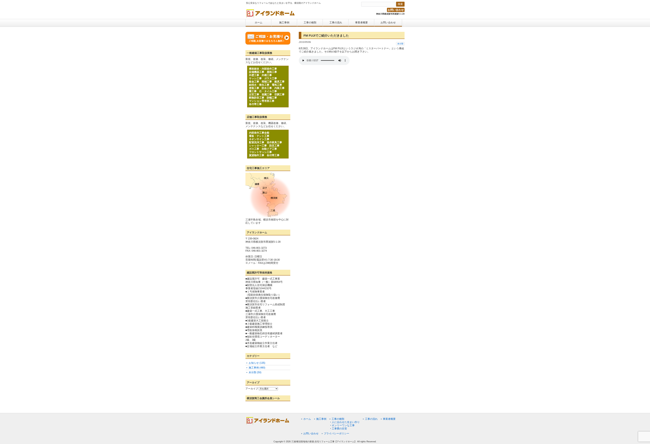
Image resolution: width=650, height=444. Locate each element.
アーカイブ (251, 388)
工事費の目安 (339, 428)
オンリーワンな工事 (343, 425)
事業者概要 (389, 418)
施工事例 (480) (257, 367)
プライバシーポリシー (336, 433)
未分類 (400, 44)
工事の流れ (371, 418)
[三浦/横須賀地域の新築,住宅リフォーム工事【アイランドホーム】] (270, 16)
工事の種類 (338, 418)
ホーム (307, 418)
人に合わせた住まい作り (346, 422)
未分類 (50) (255, 372)
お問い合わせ (396, 9)
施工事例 (321, 418)
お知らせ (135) (257, 362)
